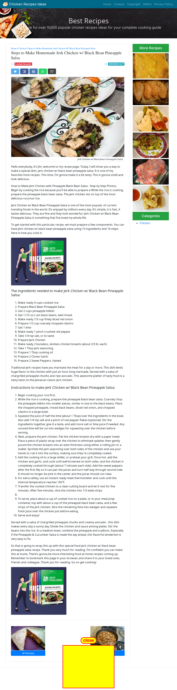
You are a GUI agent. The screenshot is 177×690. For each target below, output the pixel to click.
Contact (119, 4)
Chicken (22, 48)
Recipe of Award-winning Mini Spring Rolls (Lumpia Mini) (148, 197)
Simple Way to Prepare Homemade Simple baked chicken (150, 91)
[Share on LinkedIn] (33, 71)
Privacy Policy (163, 4)
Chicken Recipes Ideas (27, 4)
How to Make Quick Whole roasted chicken (150, 171)
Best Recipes (88, 20)
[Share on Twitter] (15, 71)
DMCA (147, 4)
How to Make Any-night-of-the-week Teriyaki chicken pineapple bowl (147, 144)
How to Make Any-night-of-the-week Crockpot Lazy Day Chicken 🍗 (148, 118)
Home (107, 4)
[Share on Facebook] (24, 71)
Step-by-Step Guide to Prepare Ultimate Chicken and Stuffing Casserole (150, 65)
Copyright (133, 4)
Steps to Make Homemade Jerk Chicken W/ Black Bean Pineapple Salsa (62, 48)
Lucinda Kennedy (23, 63)
